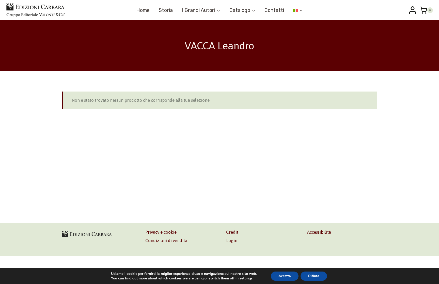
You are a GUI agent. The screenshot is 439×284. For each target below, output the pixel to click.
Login (231, 240)
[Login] (412, 10)
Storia (166, 10)
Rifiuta (313, 276)
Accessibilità (319, 232)
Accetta (284, 276)
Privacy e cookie (161, 232)
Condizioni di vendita (166, 240)
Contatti (274, 10)
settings (246, 278)
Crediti (233, 232)
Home (143, 10)
